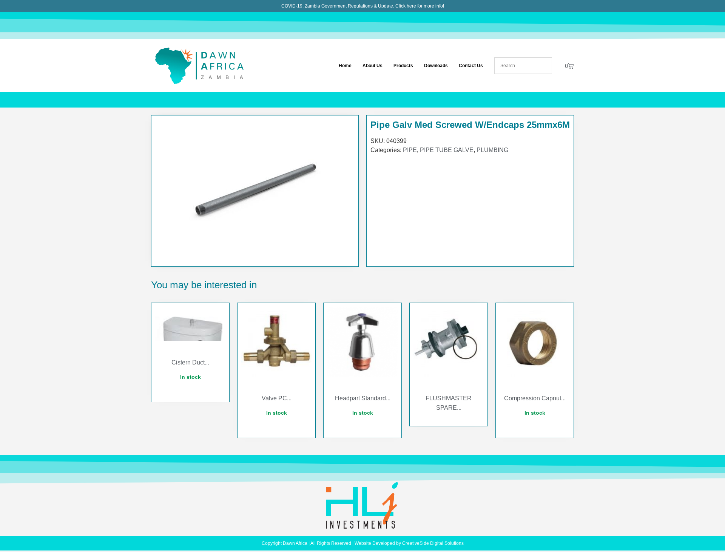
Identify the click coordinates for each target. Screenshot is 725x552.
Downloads (436, 65)
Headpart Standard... (362, 398)
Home (345, 65)
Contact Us (471, 65)
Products (403, 65)
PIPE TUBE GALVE (447, 150)
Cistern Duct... (190, 362)
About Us (372, 65)
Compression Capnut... (535, 398)
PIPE (410, 150)
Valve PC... (277, 398)
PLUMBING (492, 150)
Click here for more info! (419, 6)
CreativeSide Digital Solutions (433, 543)
